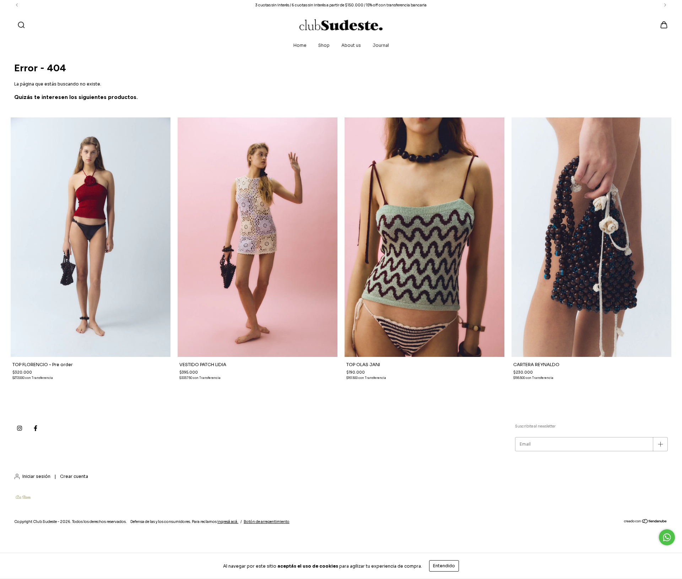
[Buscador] (21, 25)
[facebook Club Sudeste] (35, 428)
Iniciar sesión (36, 476)
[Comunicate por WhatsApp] (667, 537)
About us (351, 45)
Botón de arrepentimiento (266, 521)
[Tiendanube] (645, 522)
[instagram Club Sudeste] (19, 428)
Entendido (444, 565)
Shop (324, 45)
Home (300, 45)
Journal (381, 45)
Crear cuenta (74, 476)
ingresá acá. (227, 521)
